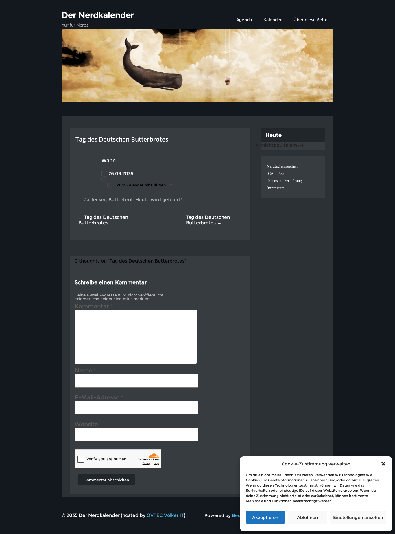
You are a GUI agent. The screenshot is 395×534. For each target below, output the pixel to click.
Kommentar (94, 307)
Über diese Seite (311, 19)
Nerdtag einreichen (282, 166)
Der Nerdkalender (98, 15)
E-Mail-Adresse (99, 398)
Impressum (276, 188)
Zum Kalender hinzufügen (140, 185)
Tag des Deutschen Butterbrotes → (208, 219)
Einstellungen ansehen (358, 517)
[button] (383, 464)
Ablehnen (307, 517)
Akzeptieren (265, 517)
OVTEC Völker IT (165, 515)
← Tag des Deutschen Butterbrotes (103, 219)
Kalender (272, 19)
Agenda (244, 19)
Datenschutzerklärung (284, 181)
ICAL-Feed (276, 173)
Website (86, 425)
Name (85, 371)
